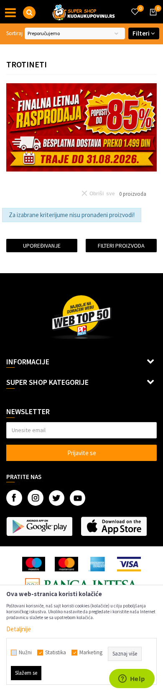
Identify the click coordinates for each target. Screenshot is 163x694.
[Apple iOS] (114, 526)
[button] (29, 12)
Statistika (55, 653)
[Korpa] (151, 19)
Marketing (90, 653)
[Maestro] (33, 564)
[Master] (66, 564)
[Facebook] (14, 498)
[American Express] (98, 564)
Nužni (25, 653)
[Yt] (77, 498)
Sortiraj (14, 33)
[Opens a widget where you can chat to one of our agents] (132, 679)
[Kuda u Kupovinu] (83, 11)
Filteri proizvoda (121, 245)
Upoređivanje (42, 245)
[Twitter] (56, 498)
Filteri (141, 33)
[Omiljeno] (134, 6)
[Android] (39, 526)
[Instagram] (35, 498)
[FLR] (81, 127)
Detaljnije (18, 629)
